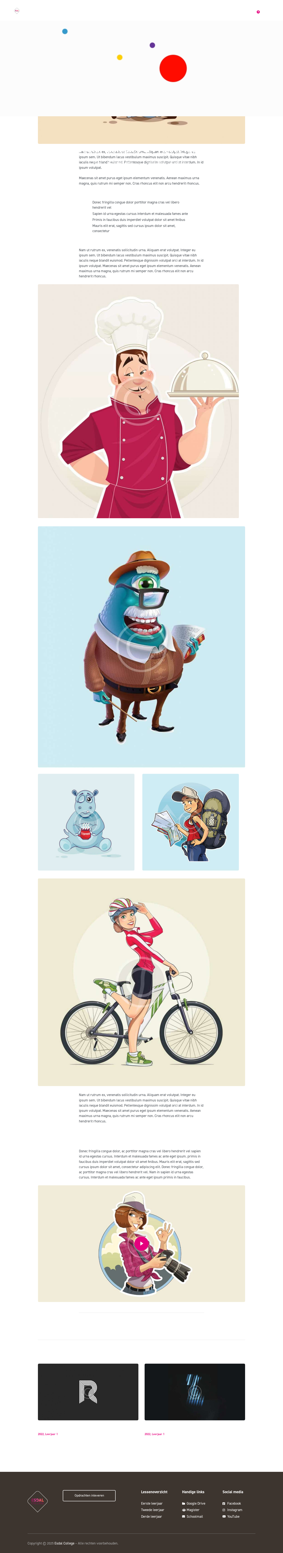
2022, (41, 1434)
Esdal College (64, 1543)
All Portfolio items (120, 162)
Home (97, 162)
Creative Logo (156, 1427)
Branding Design (51, 1427)
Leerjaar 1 (51, 1434)
